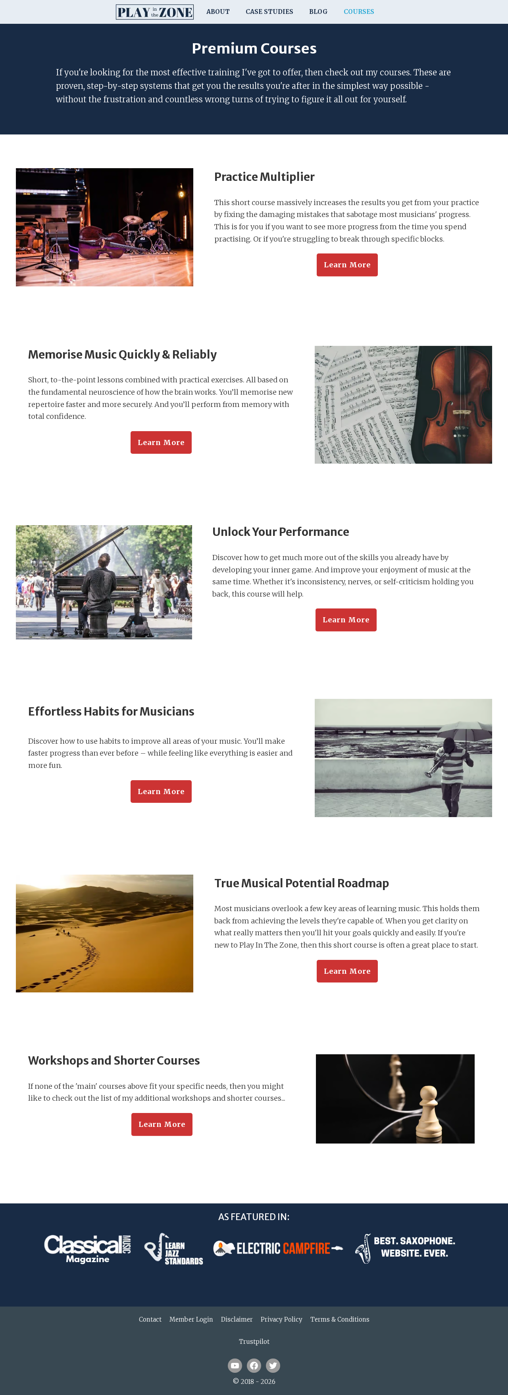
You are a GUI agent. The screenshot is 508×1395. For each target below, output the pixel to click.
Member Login (191, 1319)
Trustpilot (254, 1341)
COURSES (359, 11)
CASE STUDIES (269, 11)
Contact (150, 1319)
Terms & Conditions (339, 1319)
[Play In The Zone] (154, 12)
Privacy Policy (281, 1319)
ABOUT (218, 11)
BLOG (318, 11)
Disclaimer (237, 1319)
